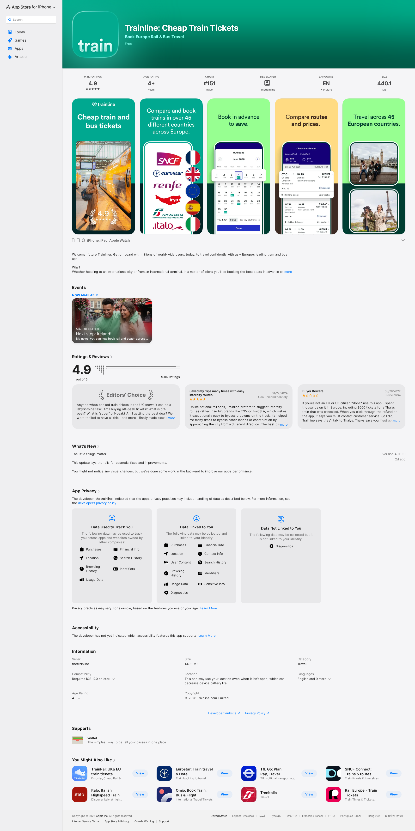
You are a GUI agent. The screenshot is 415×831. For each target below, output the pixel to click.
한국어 (331, 816)
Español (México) (243, 816)
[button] (31, 32)
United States (219, 816)
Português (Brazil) (351, 816)
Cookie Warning (144, 821)
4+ (74, 698)
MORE (171, 418)
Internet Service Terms (86, 821)
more (288, 272)
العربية (262, 816)
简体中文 (292, 816)
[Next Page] (410, 166)
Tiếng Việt (373, 816)
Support (164, 821)
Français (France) (312, 816)
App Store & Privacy (117, 821)
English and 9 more (312, 679)
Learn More (208, 608)
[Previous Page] (67, 166)
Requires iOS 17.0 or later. (91, 679)
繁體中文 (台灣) (394, 816)
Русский (276, 816)
